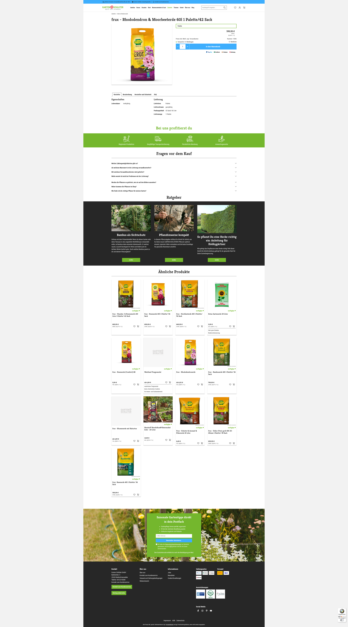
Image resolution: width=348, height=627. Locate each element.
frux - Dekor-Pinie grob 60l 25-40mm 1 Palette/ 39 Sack (220, 432)
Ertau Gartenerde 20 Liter (218, 314)
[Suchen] (224, 8)
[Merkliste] (134, 326)
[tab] (116, 94)
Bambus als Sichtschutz (131, 235)
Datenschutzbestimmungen (173, 544)
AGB (170, 546)
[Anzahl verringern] (178, 47)
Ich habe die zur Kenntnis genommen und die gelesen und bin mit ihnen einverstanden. (173, 546)
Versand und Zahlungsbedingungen (151, 578)
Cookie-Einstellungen (174, 578)
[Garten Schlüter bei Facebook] (198, 611)
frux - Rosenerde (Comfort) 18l (123, 372)
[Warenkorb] (244, 7)
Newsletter (171, 575)
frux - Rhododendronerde (185, 372)
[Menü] (345, 609)
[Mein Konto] (239, 7)
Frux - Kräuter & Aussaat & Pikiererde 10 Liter (186, 432)
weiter (131, 260)
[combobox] (212, 8)
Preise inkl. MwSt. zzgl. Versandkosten (187, 39)
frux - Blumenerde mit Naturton (124, 429)
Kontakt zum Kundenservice (162, 2)
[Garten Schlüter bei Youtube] (211, 611)
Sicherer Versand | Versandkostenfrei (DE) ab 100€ (117, 2)
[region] (142, 54)
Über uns (142, 573)
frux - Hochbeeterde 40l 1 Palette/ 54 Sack (189, 315)
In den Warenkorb (213, 47)
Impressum (167, 620)
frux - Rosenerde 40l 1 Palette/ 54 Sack (157, 315)
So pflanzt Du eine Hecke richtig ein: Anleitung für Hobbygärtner (217, 240)
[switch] (342, 620)
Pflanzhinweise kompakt (174, 235)
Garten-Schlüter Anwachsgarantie (142, 2)
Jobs (169, 573)
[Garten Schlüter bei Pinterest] (207, 611)
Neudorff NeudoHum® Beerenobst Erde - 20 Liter (157, 429)
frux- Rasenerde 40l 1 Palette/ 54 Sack (125, 483)
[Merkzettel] (235, 7)
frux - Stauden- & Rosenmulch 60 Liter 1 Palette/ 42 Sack (125, 315)
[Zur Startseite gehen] (112, 7)
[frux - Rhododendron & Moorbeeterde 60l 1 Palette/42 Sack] (141, 54)
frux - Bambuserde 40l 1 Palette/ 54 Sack (222, 373)
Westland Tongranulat (152, 372)
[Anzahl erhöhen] (187, 47)
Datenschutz (181, 620)
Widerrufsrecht (144, 581)
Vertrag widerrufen (119, 593)
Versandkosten (169, 624)
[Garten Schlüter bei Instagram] (202, 611)
